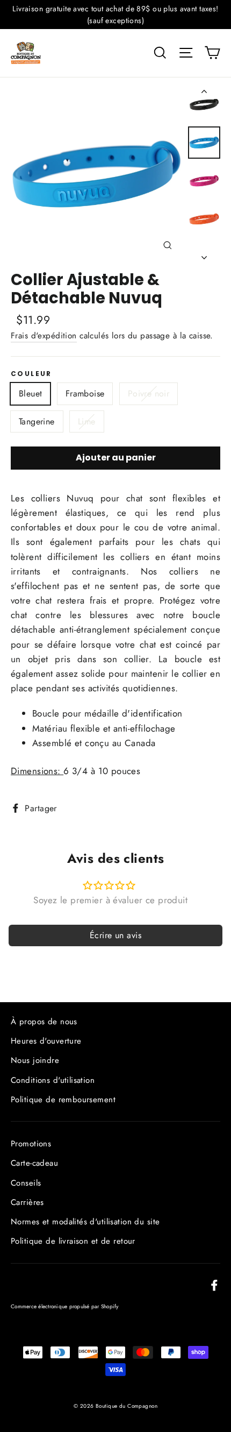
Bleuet (30, 393)
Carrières (27, 1202)
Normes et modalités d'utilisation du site (85, 1222)
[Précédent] (204, 93)
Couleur (31, 374)
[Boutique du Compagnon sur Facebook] (214, 1284)
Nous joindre (35, 1060)
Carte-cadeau (34, 1163)
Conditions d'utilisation (53, 1080)
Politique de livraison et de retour (73, 1241)
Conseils (26, 1183)
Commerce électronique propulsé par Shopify (65, 1306)
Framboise (85, 393)
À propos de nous (44, 1021)
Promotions (31, 1144)
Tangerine (37, 421)
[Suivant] (204, 254)
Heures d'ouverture (46, 1041)
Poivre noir (148, 393)
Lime (87, 421)
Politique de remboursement (63, 1099)
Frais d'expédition (44, 336)
